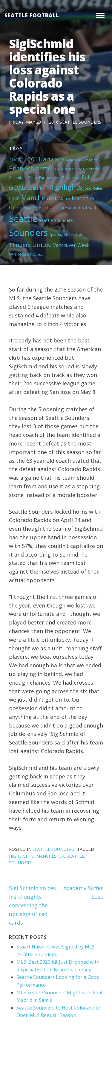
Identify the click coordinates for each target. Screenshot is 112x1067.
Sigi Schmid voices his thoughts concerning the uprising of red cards (32, 905)
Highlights (65, 187)
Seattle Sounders (80, 122)
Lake (14, 198)
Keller (97, 188)
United (42, 244)
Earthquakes (49, 177)
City (78, 169)
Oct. (93, 198)
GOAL (17, 187)
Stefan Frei (73, 234)
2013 (59, 160)
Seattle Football (31, 15)
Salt (92, 207)
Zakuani (39, 254)
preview (68, 208)
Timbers (20, 244)
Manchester (39, 197)
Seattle (23, 219)
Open (15, 207)
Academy (74, 160)
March (64, 198)
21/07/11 (17, 160)
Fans (66, 177)
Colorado (91, 169)
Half (43, 188)
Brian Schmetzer (31, 168)
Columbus (18, 177)
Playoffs (30, 208)
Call (58, 169)
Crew (33, 177)
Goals (33, 188)
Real (82, 207)
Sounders (28, 233)
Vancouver (64, 245)
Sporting (55, 235)
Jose (87, 188)
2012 (47, 159)
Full (86, 177)
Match (80, 198)
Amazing (90, 160)
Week (83, 245)
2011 (34, 159)
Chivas (68, 169)
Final (75, 177)
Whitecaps (20, 254)
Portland (49, 207)
